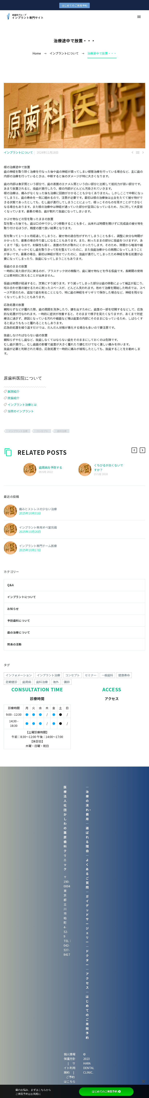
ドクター (87, 958)
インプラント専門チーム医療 (38, 546)
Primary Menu (139, 16)
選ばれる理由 (87, 839)
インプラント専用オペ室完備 (38, 527)
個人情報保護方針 (69, 1056)
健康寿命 (124, 675)
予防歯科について (18, 620)
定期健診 (11, 682)
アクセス (87, 981)
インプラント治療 (18, 431)
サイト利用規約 (70, 1067)
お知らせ (13, 609)
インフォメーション (19, 675)
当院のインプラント (21, 411)
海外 (56, 682)
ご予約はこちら (69, 1079)
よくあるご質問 (87, 873)
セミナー (90, 675)
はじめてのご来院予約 (74, 5)
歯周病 (26, 682)
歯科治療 (62, 431)
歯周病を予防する (50, 467)
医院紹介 (13, 391)
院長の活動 (14, 644)
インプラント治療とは (22, 404)
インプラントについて (18, 152)
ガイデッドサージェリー (87, 919)
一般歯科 (107, 675)
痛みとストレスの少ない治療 (38, 509)
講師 (67, 682)
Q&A (10, 585)
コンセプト (42, 431)
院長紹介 (13, 398)
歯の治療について (18, 632)
